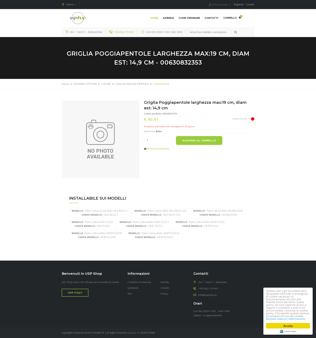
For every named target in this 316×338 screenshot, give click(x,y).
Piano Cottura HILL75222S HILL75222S (92, 223)
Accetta (288, 326)
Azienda (168, 17)
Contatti (250, 4)
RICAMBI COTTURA (85, 84)
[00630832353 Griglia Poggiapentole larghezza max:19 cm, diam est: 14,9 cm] (100, 139)
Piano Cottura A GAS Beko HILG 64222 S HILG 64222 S (100, 212)
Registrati (239, 4)
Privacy (164, 293)
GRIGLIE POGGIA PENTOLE (132, 84)
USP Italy (75, 292)
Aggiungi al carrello (199, 140)
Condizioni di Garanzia (139, 282)
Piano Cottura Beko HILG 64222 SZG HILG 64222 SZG (160, 212)
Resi (130, 293)
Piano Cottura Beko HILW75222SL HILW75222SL (200, 223)
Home (154, 17)
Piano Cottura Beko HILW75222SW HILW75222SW (97, 235)
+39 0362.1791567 (124, 32)
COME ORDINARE (189, 17)
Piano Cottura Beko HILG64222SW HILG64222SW (218, 212)
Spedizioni (133, 287)
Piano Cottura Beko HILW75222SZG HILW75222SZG (154, 235)
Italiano (70, 4)
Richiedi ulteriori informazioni (285, 319)
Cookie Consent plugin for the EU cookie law (288, 331)
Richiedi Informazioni (158, 148)
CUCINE (106, 84)
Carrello (232, 17)
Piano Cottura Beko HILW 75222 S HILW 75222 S (144, 223)
